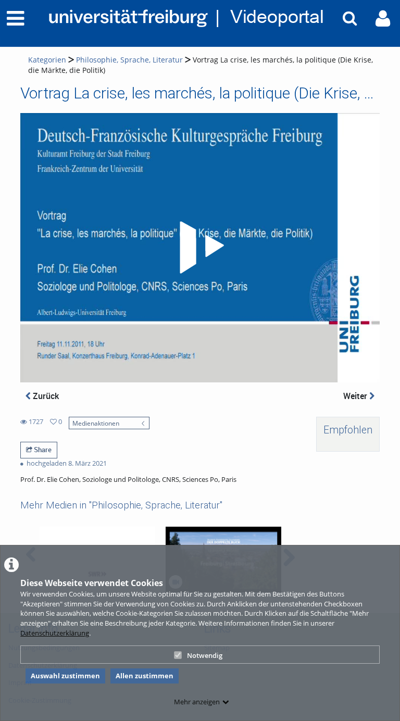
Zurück (45, 396)
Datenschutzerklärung (54, 633)
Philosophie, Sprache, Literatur (129, 60)
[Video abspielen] (200, 247)
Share (42, 449)
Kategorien (47, 60)
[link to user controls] (382, 18)
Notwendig (204, 655)
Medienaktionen (95, 423)
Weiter (356, 396)
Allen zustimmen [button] (144, 675)
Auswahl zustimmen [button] (65, 675)
